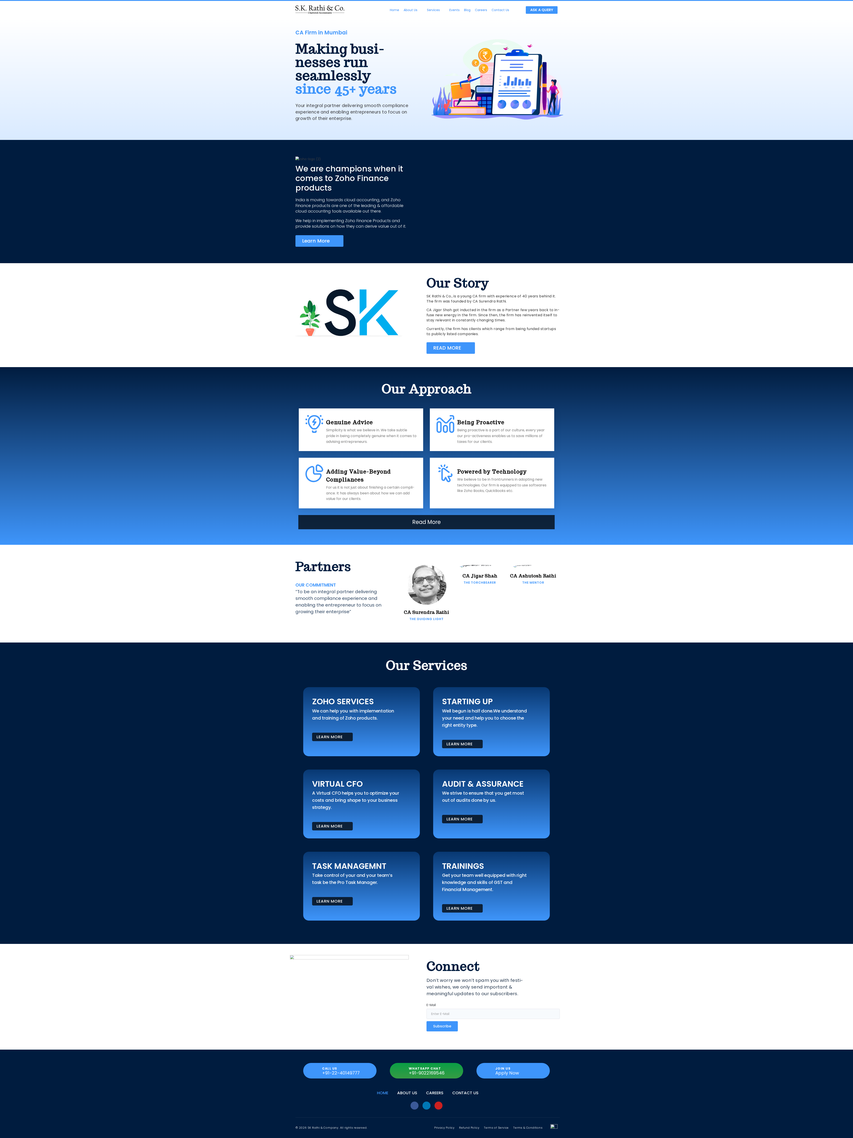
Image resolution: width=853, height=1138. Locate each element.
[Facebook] (415, 1106)
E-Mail (431, 1005)
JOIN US (503, 1068)
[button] (413, 10)
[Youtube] (438, 1106)
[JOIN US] (486, 1070)
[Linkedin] (426, 1106)
